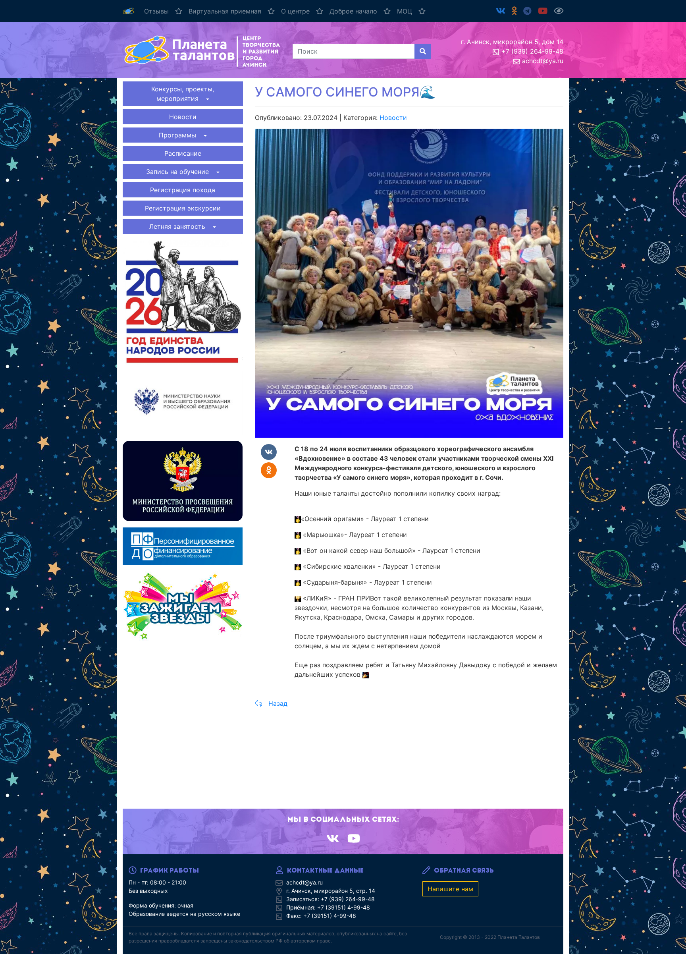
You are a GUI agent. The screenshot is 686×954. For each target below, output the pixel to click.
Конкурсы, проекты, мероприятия (182, 93)
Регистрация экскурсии (183, 208)
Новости (183, 117)
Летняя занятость (180, 226)
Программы (180, 135)
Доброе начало (353, 11)
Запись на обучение (180, 172)
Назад (277, 703)
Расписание (182, 153)
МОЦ (404, 11)
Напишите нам (450, 889)
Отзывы (156, 11)
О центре (295, 11)
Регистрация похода (182, 190)
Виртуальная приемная (225, 11)
